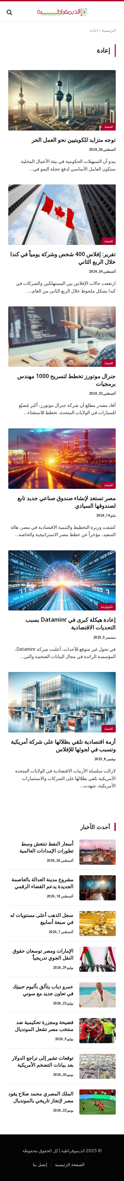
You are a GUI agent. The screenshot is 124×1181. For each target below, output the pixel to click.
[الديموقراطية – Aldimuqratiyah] (62, 12)
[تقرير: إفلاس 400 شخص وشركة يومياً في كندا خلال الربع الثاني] (62, 214)
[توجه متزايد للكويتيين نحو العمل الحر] (62, 100)
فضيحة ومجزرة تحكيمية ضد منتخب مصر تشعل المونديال (44, 1025)
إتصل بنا (40, 1164)
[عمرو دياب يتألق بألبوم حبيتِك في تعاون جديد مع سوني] (97, 994)
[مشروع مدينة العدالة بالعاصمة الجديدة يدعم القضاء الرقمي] (97, 887)
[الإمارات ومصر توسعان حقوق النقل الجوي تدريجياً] (97, 959)
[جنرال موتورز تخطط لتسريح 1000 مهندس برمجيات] (62, 336)
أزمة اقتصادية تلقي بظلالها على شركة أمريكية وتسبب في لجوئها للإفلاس (63, 745)
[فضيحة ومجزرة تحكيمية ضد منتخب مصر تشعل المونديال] (97, 1030)
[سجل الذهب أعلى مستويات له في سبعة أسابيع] (97, 923)
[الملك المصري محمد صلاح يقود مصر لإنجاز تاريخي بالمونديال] (97, 1102)
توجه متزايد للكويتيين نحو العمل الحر (74, 139)
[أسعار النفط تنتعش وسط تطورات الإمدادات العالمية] (97, 852)
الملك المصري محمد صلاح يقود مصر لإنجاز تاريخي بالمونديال (40, 1097)
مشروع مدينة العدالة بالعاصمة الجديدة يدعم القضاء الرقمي (42, 882)
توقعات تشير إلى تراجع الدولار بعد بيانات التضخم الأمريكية (42, 1061)
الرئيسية (109, 30)
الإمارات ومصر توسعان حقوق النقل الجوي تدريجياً (43, 954)
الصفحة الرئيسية (70, 1164)
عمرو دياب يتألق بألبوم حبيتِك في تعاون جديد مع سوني (43, 990)
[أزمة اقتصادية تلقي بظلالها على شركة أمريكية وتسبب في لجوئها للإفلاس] (62, 702)
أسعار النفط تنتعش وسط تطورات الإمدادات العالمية (46, 847)
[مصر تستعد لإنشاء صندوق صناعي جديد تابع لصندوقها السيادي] (62, 458)
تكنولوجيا (107, 607)
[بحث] (10, 12)
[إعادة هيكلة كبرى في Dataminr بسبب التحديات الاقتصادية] (62, 580)
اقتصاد (108, 127)
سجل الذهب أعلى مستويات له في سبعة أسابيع (41, 918)
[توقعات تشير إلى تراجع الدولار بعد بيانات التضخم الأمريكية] (97, 1066)
